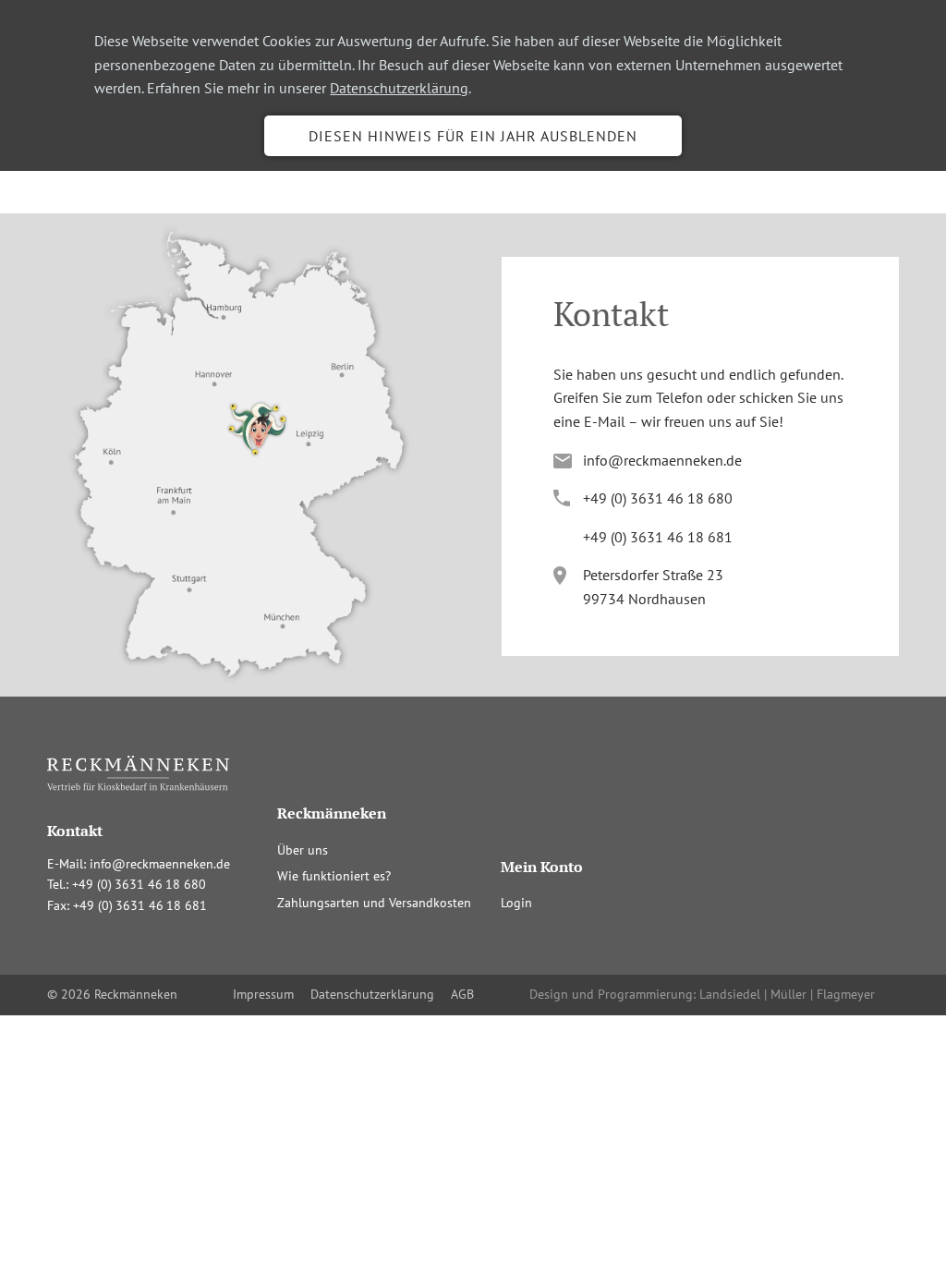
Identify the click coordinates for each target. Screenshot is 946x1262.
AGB (462, 994)
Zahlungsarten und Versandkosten (374, 902)
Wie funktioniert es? (334, 876)
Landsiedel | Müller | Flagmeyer (787, 994)
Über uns (302, 850)
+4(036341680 (658, 498)
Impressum (263, 994)
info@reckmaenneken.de (662, 460)
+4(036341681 (658, 537)
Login (516, 902)
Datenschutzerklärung (399, 88)
